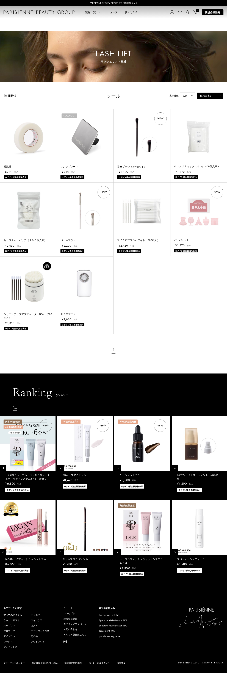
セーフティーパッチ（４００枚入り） (25, 240)
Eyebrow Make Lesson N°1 (113, 620)
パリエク (35, 615)
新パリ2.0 (131, 12)
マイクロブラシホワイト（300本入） (138, 240)
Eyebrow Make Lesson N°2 (113, 625)
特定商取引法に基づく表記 (44, 663)
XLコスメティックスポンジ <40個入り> (196, 166)
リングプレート (69, 166)
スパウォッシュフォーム (191, 559)
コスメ (34, 625)
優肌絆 (7, 166)
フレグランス (10, 647)
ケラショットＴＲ (130, 475)
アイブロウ (9, 636)
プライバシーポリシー (14, 663)
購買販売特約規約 (73, 663)
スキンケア (36, 620)
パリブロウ (9, 625)
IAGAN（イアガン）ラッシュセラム (25, 559)
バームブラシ (68, 240)
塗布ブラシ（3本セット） (131, 166)
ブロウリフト (10, 631)
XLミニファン (68, 314)
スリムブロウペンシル (75, 559)
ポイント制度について (99, 663)
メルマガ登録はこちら (75, 635)
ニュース (112, 12)
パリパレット (181, 240)
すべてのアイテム (13, 615)
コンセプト (69, 613)
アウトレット (38, 641)
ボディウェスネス (40, 631)
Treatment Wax (107, 631)
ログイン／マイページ (75, 624)
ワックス (8, 641)
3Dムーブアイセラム (74, 475)
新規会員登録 (212, 12)
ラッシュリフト (12, 620)
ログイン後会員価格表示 (18, 490)
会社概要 (121, 663)
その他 (34, 636)
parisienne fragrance (109, 636)
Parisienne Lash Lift (109, 615)
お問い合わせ (70, 629)
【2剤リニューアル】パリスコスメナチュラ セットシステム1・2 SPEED (27, 476)
